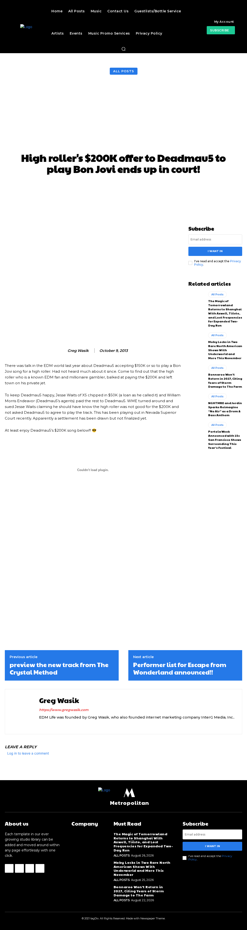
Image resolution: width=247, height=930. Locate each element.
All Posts (123, 71)
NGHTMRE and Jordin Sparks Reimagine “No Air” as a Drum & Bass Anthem (225, 409)
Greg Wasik (78, 351)
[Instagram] (41, 725)
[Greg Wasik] (62, 350)
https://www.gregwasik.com (64, 710)
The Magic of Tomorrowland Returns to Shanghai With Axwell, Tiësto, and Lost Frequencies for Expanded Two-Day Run (225, 313)
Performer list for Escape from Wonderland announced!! (179, 668)
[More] (217, 187)
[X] (49, 725)
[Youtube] (58, 725)
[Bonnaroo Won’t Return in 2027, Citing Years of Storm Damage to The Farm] (196, 374)
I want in (215, 251)
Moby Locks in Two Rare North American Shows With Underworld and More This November (225, 350)
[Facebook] (9, 868)
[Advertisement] (123, 114)
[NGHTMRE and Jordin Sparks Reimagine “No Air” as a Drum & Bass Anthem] (196, 403)
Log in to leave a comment (28, 753)
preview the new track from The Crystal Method (59, 668)
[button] (123, 48)
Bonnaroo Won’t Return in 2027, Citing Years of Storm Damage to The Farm (225, 380)
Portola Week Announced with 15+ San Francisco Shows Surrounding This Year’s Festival (224, 439)
